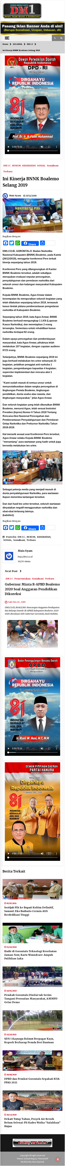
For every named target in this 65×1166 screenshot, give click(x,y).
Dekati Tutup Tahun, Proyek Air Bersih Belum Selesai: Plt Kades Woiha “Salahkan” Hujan (32, 1122)
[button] (55, 38)
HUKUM (16, 165)
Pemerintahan (22, 578)
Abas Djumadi (38, 1161)
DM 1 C (7, 165)
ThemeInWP (43, 1158)
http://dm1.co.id (25, 556)
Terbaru (7, 171)
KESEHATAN (29, 165)
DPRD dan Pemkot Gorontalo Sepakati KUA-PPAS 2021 (32, 1080)
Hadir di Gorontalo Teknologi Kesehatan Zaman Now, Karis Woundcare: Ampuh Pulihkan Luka (30, 955)
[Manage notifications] (57, 1159)
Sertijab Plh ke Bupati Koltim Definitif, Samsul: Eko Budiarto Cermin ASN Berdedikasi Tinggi (29, 911)
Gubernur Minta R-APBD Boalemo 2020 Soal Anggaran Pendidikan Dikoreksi (32, 589)
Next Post (11, 571)
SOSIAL (41, 165)
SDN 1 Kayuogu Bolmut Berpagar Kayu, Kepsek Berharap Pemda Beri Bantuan (29, 1040)
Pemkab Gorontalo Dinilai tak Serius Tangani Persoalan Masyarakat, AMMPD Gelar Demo (30, 998)
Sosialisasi (52, 165)
